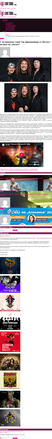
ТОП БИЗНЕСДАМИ (10, 25)
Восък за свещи (3, 432)
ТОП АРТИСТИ (9, 22)
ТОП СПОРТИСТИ (10, 29)
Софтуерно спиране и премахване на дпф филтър (11, 431)
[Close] (0, 437)
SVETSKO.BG (15, 57)
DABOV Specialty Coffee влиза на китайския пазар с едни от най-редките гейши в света (21, 178)
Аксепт (27, 57)
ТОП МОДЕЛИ (9, 24)
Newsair (16, 434)
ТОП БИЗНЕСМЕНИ (10, 26)
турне (31, 57)
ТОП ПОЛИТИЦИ (9, 27)
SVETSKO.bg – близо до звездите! (8, 8)
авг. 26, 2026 (16, 190)
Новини (2, 38)
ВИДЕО (4, 31)
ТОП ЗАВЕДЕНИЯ (10, 30)
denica (11, 190)
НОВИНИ (5, 20)
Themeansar (22, 434)
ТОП (4, 21)
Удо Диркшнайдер (38, 57)
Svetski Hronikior (14, 207)
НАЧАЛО (5, 19)
